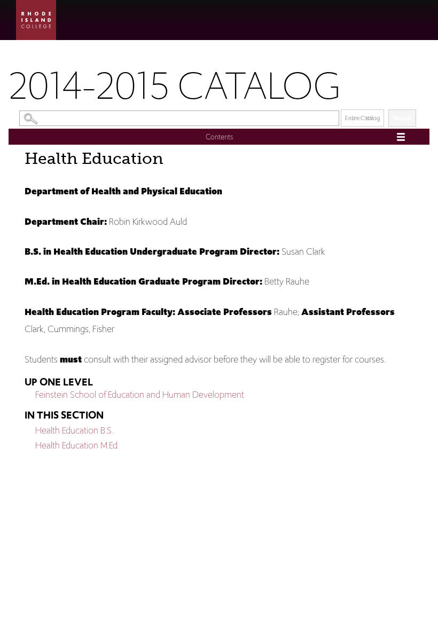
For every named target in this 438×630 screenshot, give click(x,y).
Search (402, 118)
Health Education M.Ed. (77, 445)
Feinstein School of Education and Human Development (139, 394)
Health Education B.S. (74, 430)
